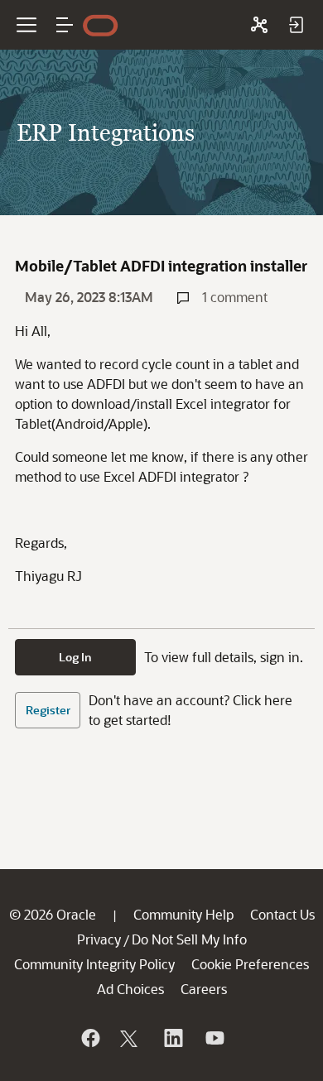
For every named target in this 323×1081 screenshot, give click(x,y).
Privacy (99, 939)
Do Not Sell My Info (189, 939)
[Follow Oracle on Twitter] (131, 1038)
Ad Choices (130, 988)
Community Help (183, 914)
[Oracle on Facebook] (89, 1038)
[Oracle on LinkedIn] (172, 1038)
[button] (64, 25)
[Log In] (295, 25)
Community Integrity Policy (94, 964)
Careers (204, 988)
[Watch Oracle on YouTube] (213, 1038)
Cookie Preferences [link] (250, 964)
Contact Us (282, 914)
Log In (75, 657)
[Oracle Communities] (259, 25)
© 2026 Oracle (52, 914)
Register (48, 710)
